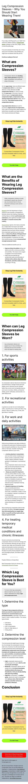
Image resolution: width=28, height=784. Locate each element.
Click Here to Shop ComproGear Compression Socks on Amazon (14, 755)
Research (4, 210)
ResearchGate (5, 225)
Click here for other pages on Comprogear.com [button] (9, 761)
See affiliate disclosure (15, 778)
